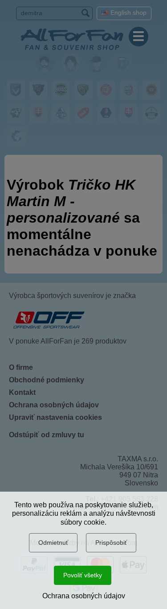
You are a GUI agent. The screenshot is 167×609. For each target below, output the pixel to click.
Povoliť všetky (82, 575)
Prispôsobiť (111, 542)
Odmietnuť (53, 542)
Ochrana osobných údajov (83, 596)
